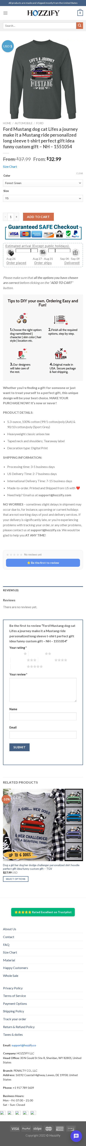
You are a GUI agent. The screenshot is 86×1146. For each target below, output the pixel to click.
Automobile (23, 123)
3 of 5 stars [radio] (19, 660)
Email (13, 727)
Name (13, 709)
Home (7, 123)
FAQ (6, 944)
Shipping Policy (13, 1011)
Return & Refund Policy (19, 1027)
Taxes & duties (13, 1034)
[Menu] (5, 13)
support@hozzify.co (24, 1045)
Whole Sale (10, 975)
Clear (79, 173)
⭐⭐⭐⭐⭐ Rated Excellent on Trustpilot (43, 912)
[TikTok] (33, 1113)
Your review (18, 674)
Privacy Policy (13, 988)
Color (6, 175)
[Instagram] (10, 1113)
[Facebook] (3, 1113)
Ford (40, 123)
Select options (16, 879)
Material (9, 960)
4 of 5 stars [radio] (46, 660)
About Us (9, 929)
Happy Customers (15, 968)
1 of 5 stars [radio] (15, 653)
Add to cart (38, 217)
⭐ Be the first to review (43, 562)
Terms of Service (14, 996)
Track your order (14, 1019)
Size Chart (10, 166)
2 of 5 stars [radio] (37, 653)
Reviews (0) (10, 590)
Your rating (18, 647)
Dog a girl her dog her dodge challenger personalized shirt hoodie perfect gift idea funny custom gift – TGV (41, 867)
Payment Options (15, 1003)
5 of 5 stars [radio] (19, 666)
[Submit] (79, 25)
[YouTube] (18, 1113)
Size (6, 191)
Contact (8, 937)
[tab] (43, 590)
